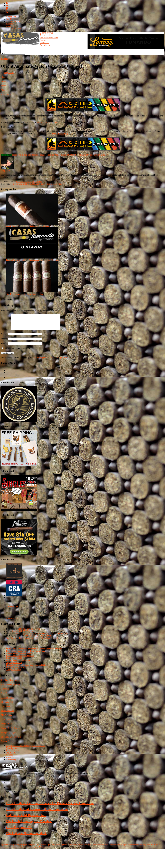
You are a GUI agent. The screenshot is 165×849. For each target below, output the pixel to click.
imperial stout (5, 847)
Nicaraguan (12, 845)
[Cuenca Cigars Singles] (19, 510)
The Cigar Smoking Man (11, 737)
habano (17, 847)
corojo (32, 847)
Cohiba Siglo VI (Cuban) (22, 631)
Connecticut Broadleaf (115, 845)
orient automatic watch (73, 155)
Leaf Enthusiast (7, 711)
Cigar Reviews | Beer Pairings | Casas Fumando (25, 745)
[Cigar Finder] (14, 579)
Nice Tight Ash (7, 719)
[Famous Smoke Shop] (19, 554)
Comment (6, 329)
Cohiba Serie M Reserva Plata (18, 653)
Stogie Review (7, 724)
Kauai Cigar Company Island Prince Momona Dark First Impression (43, 633)
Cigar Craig (6, 693)
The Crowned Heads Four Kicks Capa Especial (38, 638)
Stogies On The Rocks (10, 728)
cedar (58, 845)
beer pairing (20, 845)
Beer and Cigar (45, 845)
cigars (41, 155)
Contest (47, 155)
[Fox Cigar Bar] (19, 466)
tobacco (22, 847)
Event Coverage (12, 750)
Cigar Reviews (12, 17)
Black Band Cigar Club (10, 684)
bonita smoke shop (19, 155)
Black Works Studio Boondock (19, 660)
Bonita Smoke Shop (60, 133)
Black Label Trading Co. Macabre (20, 656)
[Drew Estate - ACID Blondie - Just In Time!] (82, 111)
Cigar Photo (6, 706)
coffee (89, 845)
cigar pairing (28, 845)
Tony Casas (9, 73)
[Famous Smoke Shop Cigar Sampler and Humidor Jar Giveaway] (32, 258)
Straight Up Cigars (8, 732)
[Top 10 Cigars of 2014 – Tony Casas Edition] (32, 292)
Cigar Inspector (7, 697)
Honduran (130, 845)
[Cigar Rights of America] (14, 595)
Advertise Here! (12, 607)
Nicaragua (53, 845)
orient (62, 155)
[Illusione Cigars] (19, 421)
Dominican (71, 845)
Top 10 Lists (11, 19)
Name (4, 334)
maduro (158, 845)
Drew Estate (138, 845)
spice (65, 845)
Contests (9, 24)
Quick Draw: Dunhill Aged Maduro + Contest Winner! (28, 226)
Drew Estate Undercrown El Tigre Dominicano (25, 651)
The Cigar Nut (7, 702)
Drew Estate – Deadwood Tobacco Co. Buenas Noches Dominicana (34, 649)
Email (4, 339)
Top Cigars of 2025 (14, 663)
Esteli (106, 845)
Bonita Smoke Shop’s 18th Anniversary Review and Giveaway (38, 184)
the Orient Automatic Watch (48, 122)
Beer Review (36, 845)
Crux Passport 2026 (14, 658)
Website (4, 343)
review (27, 847)
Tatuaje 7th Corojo (13, 669)
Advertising (16, 28)
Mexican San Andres (44, 847)
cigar (62, 845)
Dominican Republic (98, 845)
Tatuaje (144, 845)
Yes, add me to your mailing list (17, 348)
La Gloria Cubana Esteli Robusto (38, 636)
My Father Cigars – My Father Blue (20, 667)
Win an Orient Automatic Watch (29, 181)
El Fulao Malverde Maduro (29, 629)
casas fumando (33, 155)
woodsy (12, 847)
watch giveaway (101, 155)
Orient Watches (89, 155)
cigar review (5, 845)
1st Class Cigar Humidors (11, 680)
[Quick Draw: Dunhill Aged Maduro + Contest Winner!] (32, 224)
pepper (125, 845)
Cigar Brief (5, 689)
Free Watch (55, 155)
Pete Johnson (151, 845)
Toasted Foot (6, 741)
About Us (10, 26)
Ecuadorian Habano (81, 845)
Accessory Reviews (14, 21)
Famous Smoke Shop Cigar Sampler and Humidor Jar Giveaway (32, 260)
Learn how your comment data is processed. (51, 357)
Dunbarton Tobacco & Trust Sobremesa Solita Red (27, 665)
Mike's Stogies (7, 715)
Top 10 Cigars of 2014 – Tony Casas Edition (24, 294)
